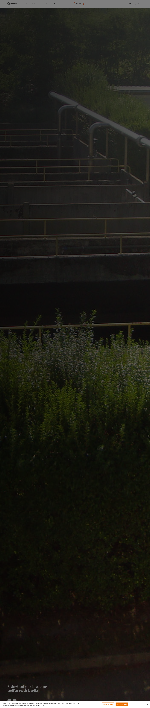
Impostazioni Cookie (108, 704)
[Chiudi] (147, 704)
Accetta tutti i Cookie (121, 704)
